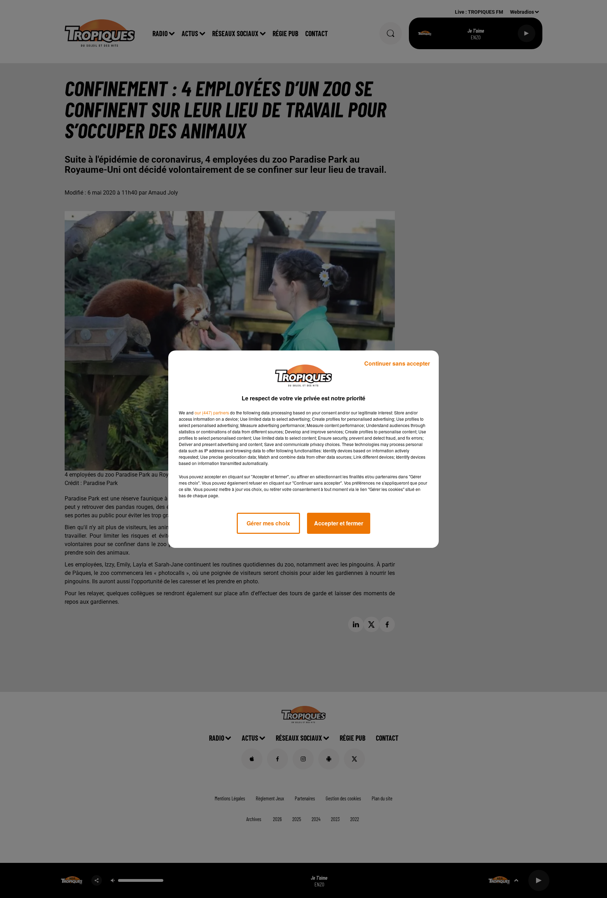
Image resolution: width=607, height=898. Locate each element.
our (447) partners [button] (212, 412)
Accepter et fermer (338, 523)
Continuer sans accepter (397, 363)
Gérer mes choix (268, 523)
